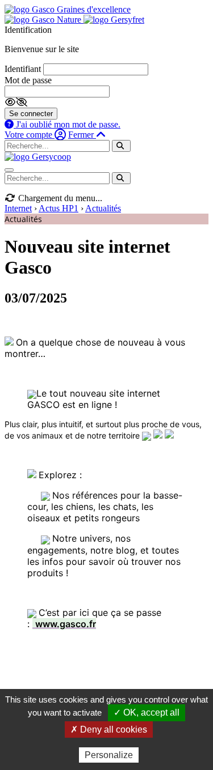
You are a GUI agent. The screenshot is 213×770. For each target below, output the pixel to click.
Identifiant (23, 69)
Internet (18, 208)
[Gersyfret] (113, 19)
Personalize (109, 755)
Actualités (103, 208)
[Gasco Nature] (44, 19)
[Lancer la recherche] (121, 146)
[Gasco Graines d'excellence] (68, 9)
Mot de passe (28, 80)
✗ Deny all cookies (108, 729)
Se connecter (31, 113)
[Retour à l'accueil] (38, 156)
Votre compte (30, 134)
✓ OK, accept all (146, 712)
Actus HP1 (58, 208)
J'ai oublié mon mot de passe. (67, 124)
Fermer (82, 134)
